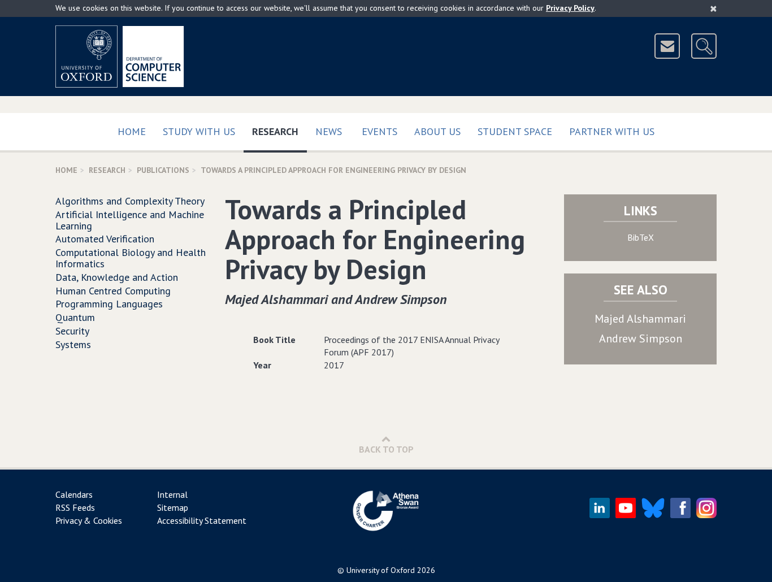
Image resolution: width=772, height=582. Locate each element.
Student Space (515, 131)
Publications (163, 170)
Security (72, 330)
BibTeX (640, 237)
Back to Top (386, 449)
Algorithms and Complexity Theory (130, 200)
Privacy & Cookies (88, 520)
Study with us (199, 131)
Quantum (75, 317)
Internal (172, 494)
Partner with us (611, 131)
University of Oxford (380, 570)
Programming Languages (109, 303)
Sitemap (172, 507)
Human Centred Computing (113, 290)
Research (279, 131)
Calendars (74, 494)
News (328, 131)
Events (379, 131)
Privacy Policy (570, 8)
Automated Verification (104, 238)
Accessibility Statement (201, 520)
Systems (73, 344)
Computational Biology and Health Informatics (130, 258)
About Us (437, 131)
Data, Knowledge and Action (116, 277)
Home (132, 131)
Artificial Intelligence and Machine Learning (129, 220)
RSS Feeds (75, 507)
